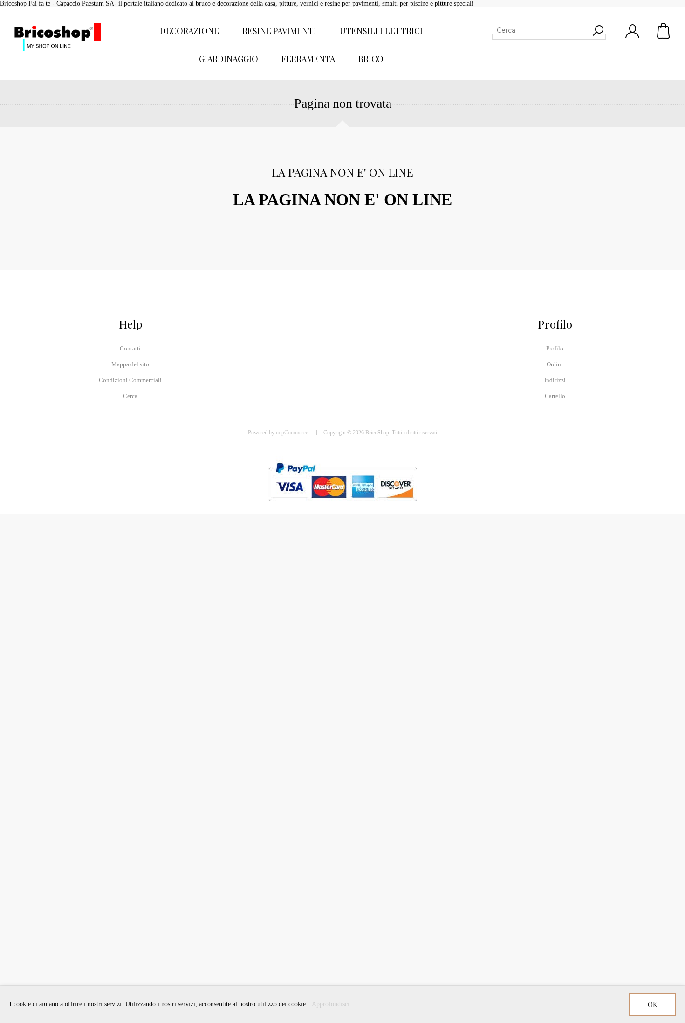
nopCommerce (292, 432)
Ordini (555, 364)
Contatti (130, 348)
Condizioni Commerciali (130, 380)
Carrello (664, 30)
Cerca (130, 395)
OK (652, 1004)
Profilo (554, 348)
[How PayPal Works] (342, 505)
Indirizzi (555, 380)
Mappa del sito (130, 364)
